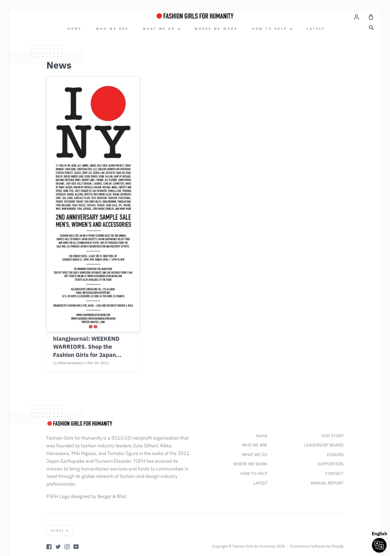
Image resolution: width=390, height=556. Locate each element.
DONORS (335, 454)
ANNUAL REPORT (327, 483)
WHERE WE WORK (216, 29)
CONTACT (334, 473)
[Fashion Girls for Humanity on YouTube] (76, 546)
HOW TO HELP (271, 29)
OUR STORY (332, 435)
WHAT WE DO (160, 29)
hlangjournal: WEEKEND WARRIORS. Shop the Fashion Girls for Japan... (87, 347)
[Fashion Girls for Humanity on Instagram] (67, 546)
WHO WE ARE (112, 29)
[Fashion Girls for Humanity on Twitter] (58, 546)
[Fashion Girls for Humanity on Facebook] (49, 546)
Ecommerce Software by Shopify (317, 546)
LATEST (316, 29)
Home (75, 29)
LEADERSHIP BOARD (324, 445)
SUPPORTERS (331, 463)
